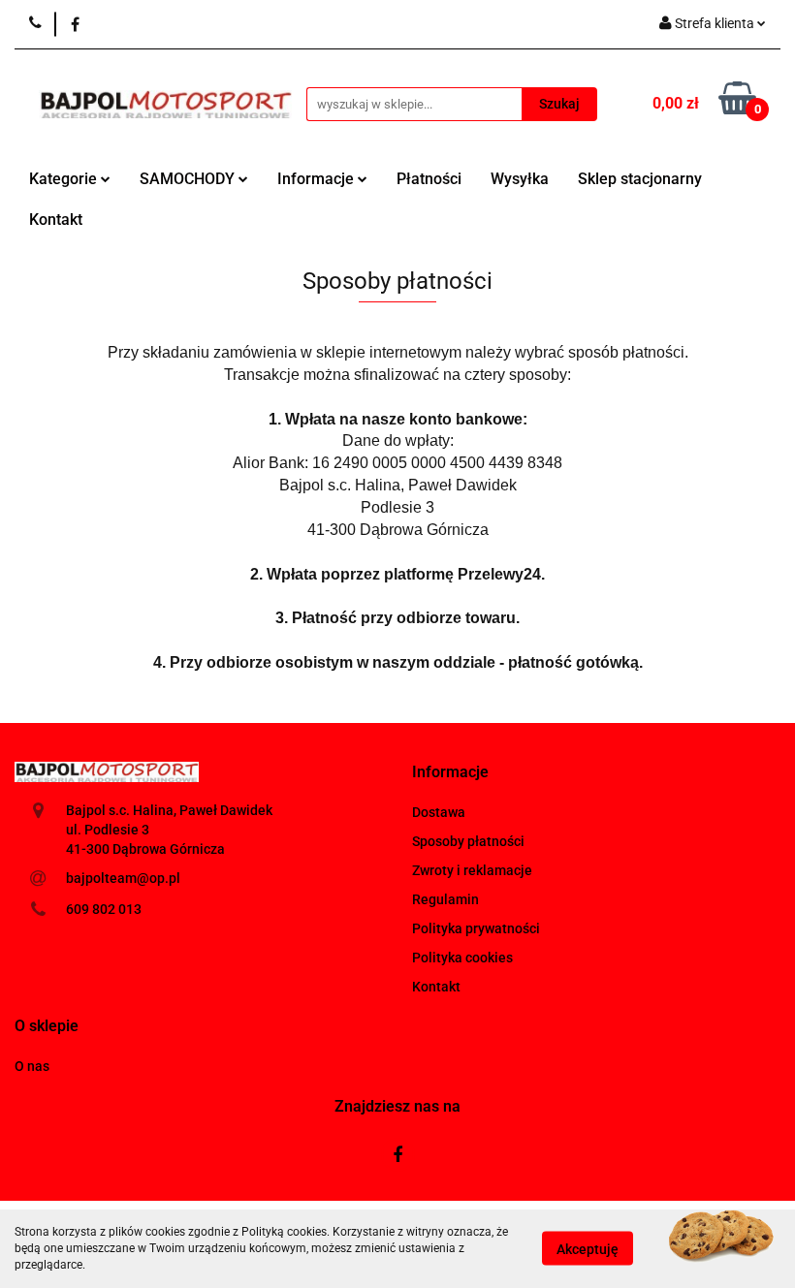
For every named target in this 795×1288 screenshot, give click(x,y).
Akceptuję (587, 1249)
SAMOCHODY (189, 179)
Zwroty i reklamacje (472, 870)
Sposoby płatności (468, 841)
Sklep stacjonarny (640, 179)
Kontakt (55, 219)
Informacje (317, 179)
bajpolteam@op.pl (123, 878)
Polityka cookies (462, 957)
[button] (450, 773)
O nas (32, 1066)
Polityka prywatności (476, 928)
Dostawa (438, 812)
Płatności (429, 179)
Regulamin (445, 899)
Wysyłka (520, 179)
